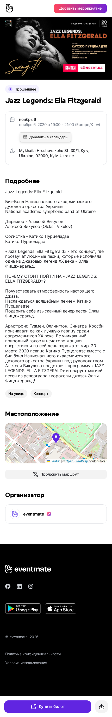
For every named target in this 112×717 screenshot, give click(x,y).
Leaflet (55, 461)
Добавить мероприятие (80, 8)
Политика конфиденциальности (33, 654)
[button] (56, 438)
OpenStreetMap (77, 461)
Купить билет (52, 706)
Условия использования (26, 662)
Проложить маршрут (59, 474)
